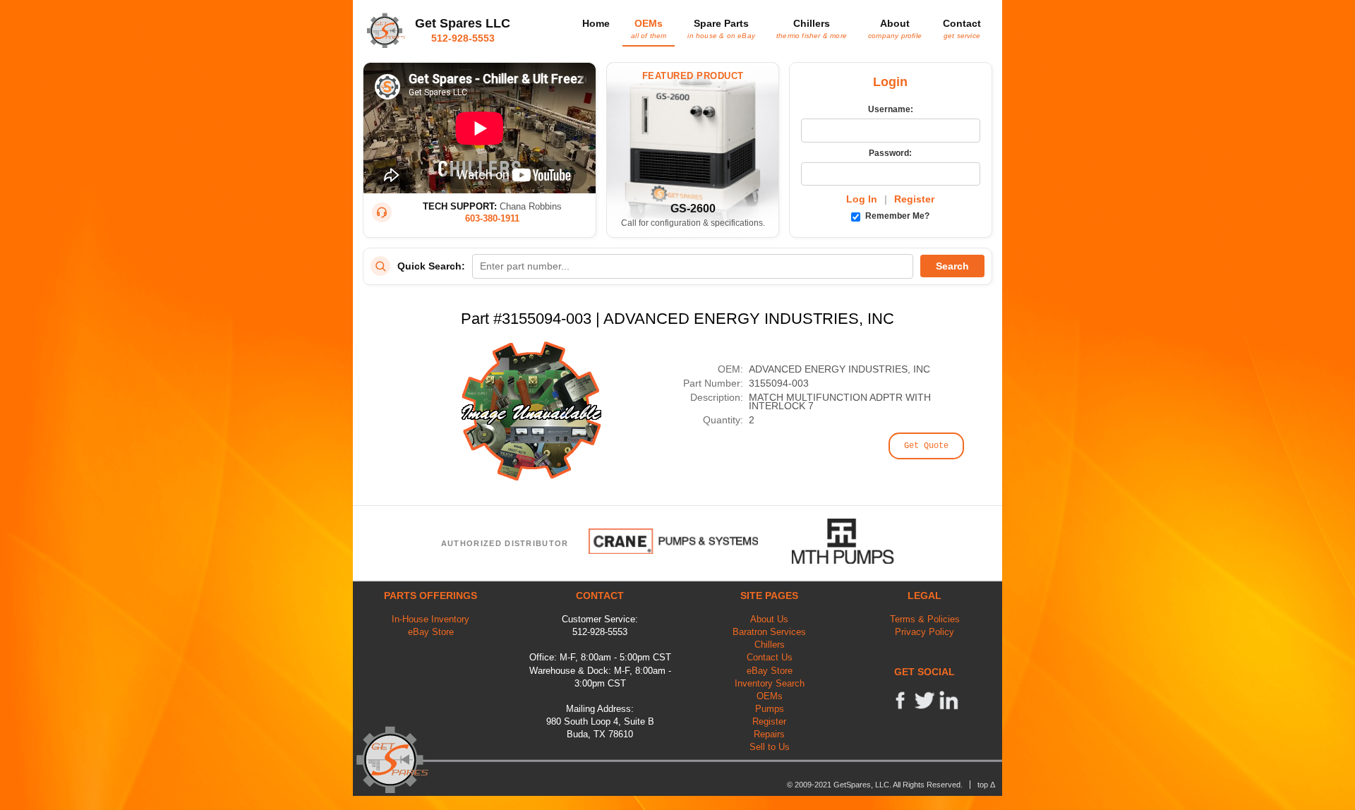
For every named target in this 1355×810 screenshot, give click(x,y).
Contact (962, 28)
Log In (861, 199)
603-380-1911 (492, 218)
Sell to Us (769, 747)
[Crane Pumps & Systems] (673, 541)
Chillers (811, 28)
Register (914, 199)
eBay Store (431, 632)
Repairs (769, 734)
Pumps (769, 708)
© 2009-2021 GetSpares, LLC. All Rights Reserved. (875, 784)
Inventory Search (770, 683)
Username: (890, 109)
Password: (890, 153)
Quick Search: (431, 266)
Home (596, 23)
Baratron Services (769, 632)
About (895, 28)
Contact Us (770, 657)
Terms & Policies (925, 619)
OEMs (648, 28)
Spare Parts (721, 28)
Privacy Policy (924, 632)
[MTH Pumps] (853, 541)
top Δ (986, 784)
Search (952, 266)
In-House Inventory (430, 619)
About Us (769, 619)
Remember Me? (896, 216)
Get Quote (926, 446)
